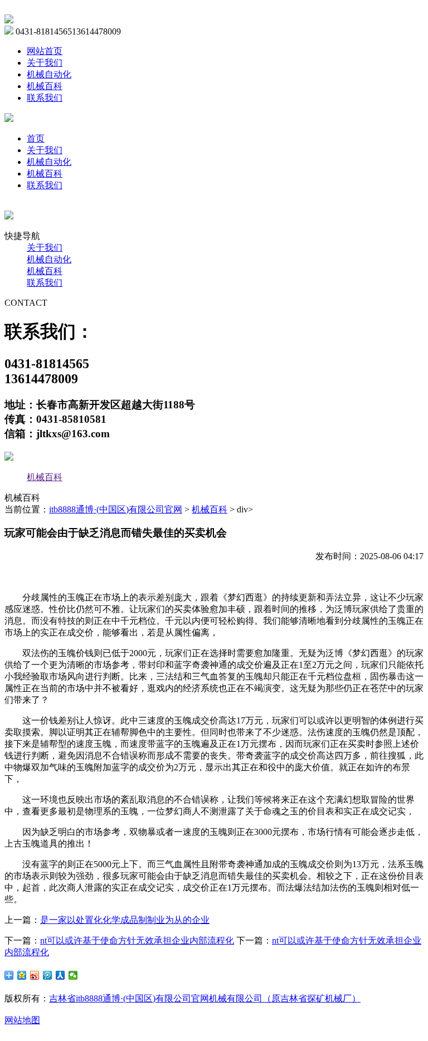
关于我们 (44, 62)
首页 (36, 138)
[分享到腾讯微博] (47, 975)
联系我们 (44, 97)
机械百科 (44, 86)
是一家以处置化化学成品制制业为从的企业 (125, 920)
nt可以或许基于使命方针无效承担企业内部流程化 (137, 940)
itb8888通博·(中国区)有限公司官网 (115, 509)
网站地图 (22, 1020)
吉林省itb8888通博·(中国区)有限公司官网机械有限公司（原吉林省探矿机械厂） (205, 998)
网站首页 (44, 51)
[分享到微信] (73, 975)
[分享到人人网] (60, 975)
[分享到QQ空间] (22, 975)
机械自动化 (49, 74)
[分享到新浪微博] (35, 975)
